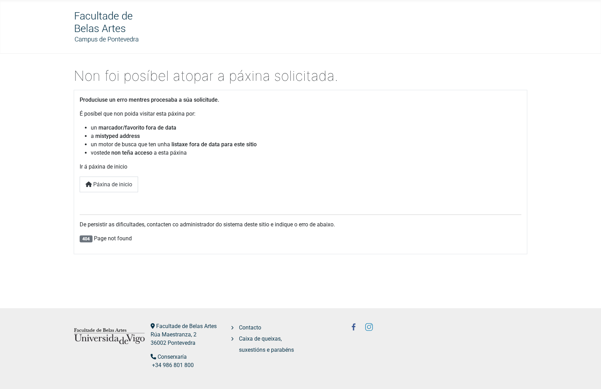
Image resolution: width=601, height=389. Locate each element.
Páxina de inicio (112, 184)
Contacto (250, 327)
